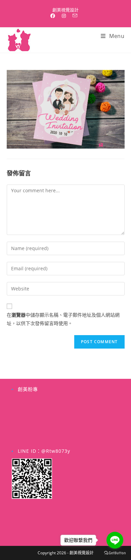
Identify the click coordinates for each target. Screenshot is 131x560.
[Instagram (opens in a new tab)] (63, 16)
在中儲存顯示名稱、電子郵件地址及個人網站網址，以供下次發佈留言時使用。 (63, 319)
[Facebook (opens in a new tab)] (54, 16)
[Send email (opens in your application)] (75, 16)
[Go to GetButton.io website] (115, 553)
